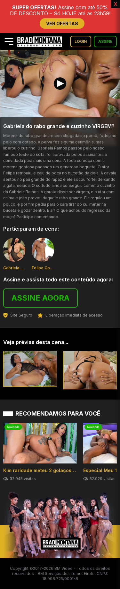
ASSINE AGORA (40, 297)
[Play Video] (60, 83)
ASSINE (105, 41)
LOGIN (81, 41)
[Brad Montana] (39, 41)
